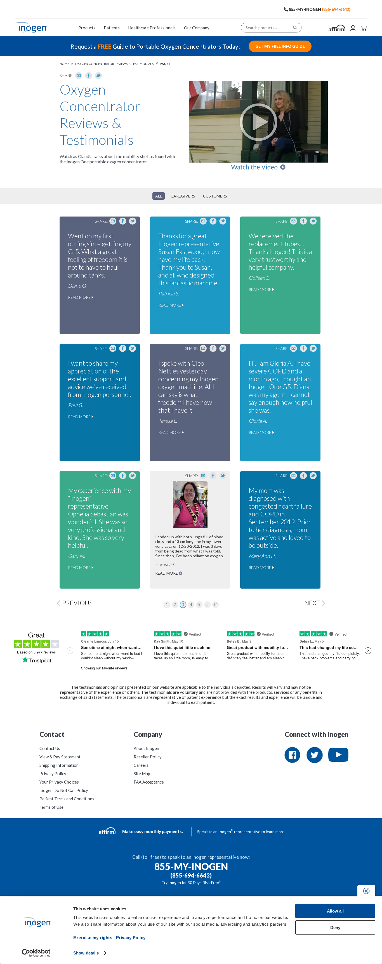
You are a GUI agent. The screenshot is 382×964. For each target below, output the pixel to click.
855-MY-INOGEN (305, 9)
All (158, 196)
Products (86, 27)
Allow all (335, 911)
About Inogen (146, 748)
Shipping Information (59, 765)
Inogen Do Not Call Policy (63, 790)
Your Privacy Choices (59, 781)
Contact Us (49, 748)
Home (64, 63)
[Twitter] (98, 75)
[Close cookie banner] (366, 891)
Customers (215, 196)
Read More (79, 297)
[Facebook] (88, 75)
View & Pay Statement (60, 756)
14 (215, 604)
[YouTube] (338, 755)
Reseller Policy (148, 756)
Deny (335, 927)
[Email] (78, 75)
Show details (86, 953)
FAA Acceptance (149, 781)
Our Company (196, 27)
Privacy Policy (52, 773)
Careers (141, 765)
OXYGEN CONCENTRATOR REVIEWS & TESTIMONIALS (114, 63)
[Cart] (363, 28)
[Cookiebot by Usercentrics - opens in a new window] (36, 953)
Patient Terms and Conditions (66, 798)
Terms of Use (51, 807)
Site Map (142, 773)
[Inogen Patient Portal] (353, 28)
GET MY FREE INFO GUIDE (280, 46)
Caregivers (183, 196)
